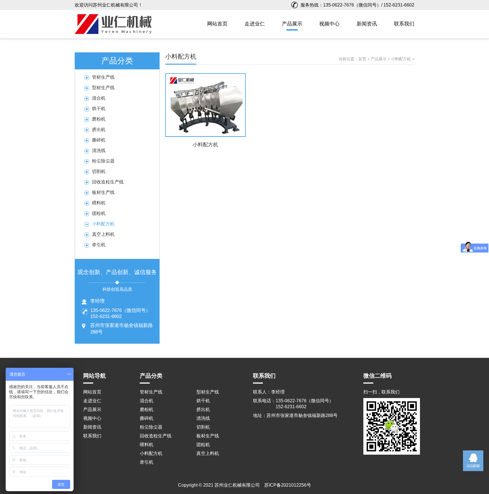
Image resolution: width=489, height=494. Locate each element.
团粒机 (99, 213)
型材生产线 (103, 87)
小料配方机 (103, 223)
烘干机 (99, 108)
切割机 (99, 171)
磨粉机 (99, 119)
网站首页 (217, 24)
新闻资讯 (367, 24)
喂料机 (99, 202)
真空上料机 (103, 234)
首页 (362, 59)
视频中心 (329, 24)
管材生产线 (103, 77)
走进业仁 (254, 24)
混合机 (99, 98)
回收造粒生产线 (108, 181)
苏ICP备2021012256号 (287, 485)
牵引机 (99, 244)
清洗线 (99, 150)
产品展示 (292, 24)
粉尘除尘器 (103, 161)
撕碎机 (99, 140)
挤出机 (99, 129)
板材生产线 (103, 192)
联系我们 (404, 24)
